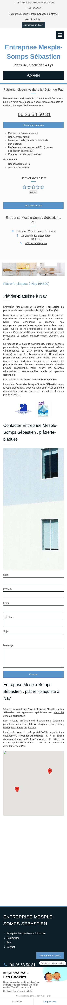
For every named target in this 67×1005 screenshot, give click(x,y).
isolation (20, 715)
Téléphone (8, 617)
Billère (6, 727)
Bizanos (32, 727)
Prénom (7, 588)
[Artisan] (23, 409)
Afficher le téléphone (36, 243)
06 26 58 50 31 (34, 114)
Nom (5, 574)
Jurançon (22, 727)
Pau (13, 727)
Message (8, 645)
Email (6, 603)
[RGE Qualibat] (43, 409)
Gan (52, 724)
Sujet (6, 631)
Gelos (60, 724)
